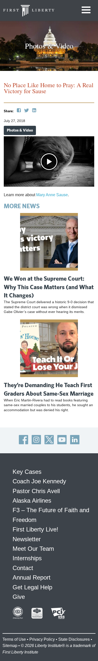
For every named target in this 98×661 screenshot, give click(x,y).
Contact (23, 568)
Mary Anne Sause (52, 195)
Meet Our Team (33, 548)
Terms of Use (14, 639)
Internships (27, 558)
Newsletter (27, 539)
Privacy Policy (42, 639)
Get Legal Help (32, 587)
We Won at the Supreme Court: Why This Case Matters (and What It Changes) (49, 287)
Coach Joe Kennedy (39, 481)
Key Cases (27, 471)
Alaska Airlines (32, 500)
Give (19, 596)
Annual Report (32, 577)
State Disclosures (74, 639)
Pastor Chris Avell (36, 491)
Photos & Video (20, 130)
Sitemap (10, 645)
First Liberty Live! (35, 529)
